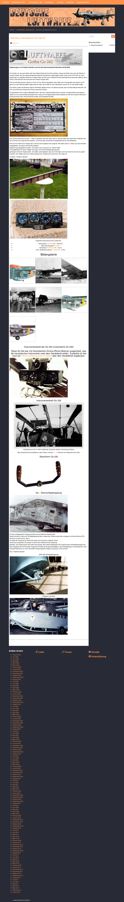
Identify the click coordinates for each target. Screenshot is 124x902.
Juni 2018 (16, 857)
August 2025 (17, 679)
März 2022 (16, 764)
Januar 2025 (17, 694)
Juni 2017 (16, 882)
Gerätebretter (49, 2)
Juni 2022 (16, 758)
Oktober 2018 (17, 849)
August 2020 (17, 803)
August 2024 (17, 704)
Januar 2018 (17, 867)
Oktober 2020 (17, 799)
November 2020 (18, 797)
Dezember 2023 (18, 721)
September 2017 (18, 875)
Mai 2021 (16, 785)
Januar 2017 (17, 892)
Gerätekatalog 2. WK (18, 2)
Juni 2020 (16, 807)
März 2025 (16, 690)
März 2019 (16, 838)
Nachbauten (30, 30)
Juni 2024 (16, 708)
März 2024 (16, 714)
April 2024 (16, 712)
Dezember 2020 (18, 795)
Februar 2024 (17, 717)
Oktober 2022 (17, 750)
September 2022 (18, 752)
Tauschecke (70, 2)
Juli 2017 (15, 880)
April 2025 (16, 688)
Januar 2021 (17, 793)
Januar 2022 (17, 768)
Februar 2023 (17, 741)
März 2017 (16, 888)
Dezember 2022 (18, 745)
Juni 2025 (16, 684)
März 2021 (16, 789)
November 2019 (18, 822)
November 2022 (18, 748)
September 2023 (18, 727)
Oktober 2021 (17, 774)
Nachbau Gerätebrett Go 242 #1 (28, 38)
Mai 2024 (16, 710)
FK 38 (55, 452)
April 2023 (16, 737)
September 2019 (18, 826)
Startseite (6, 2)
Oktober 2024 (17, 700)
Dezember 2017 (18, 869)
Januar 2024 (17, 719)
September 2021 (18, 776)
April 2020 (16, 811)
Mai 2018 (16, 859)
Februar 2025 (17, 692)
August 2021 (17, 779)
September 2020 (18, 801)
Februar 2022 (17, 766)
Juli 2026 (15, 657)
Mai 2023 (16, 735)
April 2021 (16, 787)
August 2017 (17, 878)
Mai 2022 (16, 760)
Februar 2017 (17, 890)
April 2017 (16, 886)
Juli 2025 (15, 681)
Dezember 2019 (18, 820)
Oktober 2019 (17, 824)
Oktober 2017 (17, 873)
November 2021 (18, 772)
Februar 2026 (17, 667)
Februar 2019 (17, 840)
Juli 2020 (15, 805)
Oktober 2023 (17, 725)
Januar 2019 (17, 842)
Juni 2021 (16, 783)
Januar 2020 (17, 818)
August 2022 (17, 754)
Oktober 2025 (17, 675)
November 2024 (18, 698)
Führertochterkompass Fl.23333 (36, 355)
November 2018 (18, 847)
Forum (68, 651)
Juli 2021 (15, 780)
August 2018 (17, 853)
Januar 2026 (17, 669)
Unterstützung (98, 656)
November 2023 (18, 723)
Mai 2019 (16, 834)
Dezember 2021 (18, 770)
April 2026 (16, 663)
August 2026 (17, 655)
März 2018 (16, 863)
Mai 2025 (16, 686)
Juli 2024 (15, 706)
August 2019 (17, 828)
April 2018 (16, 861)
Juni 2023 (16, 733)
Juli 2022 (15, 756)
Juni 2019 (16, 832)
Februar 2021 (17, 791)
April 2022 (16, 762)
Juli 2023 (15, 731)
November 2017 (18, 871)
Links (41, 651)
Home (12, 30)
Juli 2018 (15, 855)
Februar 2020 (17, 816)
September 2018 (18, 851)
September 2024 (18, 702)
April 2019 (16, 836)
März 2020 (16, 814)
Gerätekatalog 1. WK (35, 2)
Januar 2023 (17, 743)
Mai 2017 (16, 884)
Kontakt (95, 651)
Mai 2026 (16, 661)
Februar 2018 (17, 865)
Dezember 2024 (18, 696)
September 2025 (18, 677)
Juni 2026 (16, 659)
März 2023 (16, 739)
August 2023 (17, 729)
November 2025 (18, 673)
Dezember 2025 (18, 671)
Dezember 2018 (18, 845)
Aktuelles (60, 2)
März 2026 (16, 665)
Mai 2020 (16, 809)
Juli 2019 (15, 830)
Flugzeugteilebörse (83, 2)
